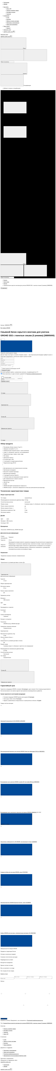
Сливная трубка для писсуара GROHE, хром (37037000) (14, 872)
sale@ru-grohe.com (8, 31)
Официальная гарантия (6, 428)
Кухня (7, 172)
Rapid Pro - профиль (11, 217)
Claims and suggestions (11, 24)
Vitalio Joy (25, 212)
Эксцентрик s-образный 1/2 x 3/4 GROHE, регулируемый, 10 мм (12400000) (19, 841)
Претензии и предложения (12, 22)
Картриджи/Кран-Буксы (16, 223)
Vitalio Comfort (18, 212)
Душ (7, 156)
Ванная (8, 138)
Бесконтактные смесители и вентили (15, 142)
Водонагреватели (10, 144)
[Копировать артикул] (11, 325)
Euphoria (11, 205)
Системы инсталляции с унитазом (21, 200)
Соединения (25, 226)
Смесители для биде (11, 201)
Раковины (8, 140)
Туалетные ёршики (10, 228)
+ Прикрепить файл (5, 370)
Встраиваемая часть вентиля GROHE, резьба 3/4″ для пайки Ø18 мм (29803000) (20, 781)
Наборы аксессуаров (14, 237)
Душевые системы (10, 165)
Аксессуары (9, 187)
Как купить (6, 7)
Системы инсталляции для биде (14, 194)
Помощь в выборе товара (12, 10)
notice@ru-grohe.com (6, 1062)
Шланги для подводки (21, 228)
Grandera (8, 207)
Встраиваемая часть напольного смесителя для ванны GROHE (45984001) (19, 812)
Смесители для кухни (11, 182)
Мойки (7, 180)
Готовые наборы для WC (12, 231)
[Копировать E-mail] (14, 32)
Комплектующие (10, 189)
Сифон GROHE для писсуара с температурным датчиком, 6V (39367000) (18, 933)
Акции (5, 240)
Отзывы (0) (3, 416)
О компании (6, 15)
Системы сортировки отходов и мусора (19, 180)
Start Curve (12, 212)
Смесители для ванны (16, 151)
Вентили (17, 221)
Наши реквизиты (7, 1044)
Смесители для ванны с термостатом (20, 140)
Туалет (8, 186)
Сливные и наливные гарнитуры (14, 226)
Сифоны (27, 224)
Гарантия (8, 14)
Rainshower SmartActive (12, 210)
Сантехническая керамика (18, 191)
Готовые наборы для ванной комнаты (19, 233)
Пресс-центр (7, 26)
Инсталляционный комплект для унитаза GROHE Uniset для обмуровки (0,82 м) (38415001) (23, 751)
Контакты (8, 19)
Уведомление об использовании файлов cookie (15, 1055)
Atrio (7, 205)
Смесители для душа (20, 166)
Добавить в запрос (5, 351)
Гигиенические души (17, 187)
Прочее (23, 224)
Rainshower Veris (22, 210)
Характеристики (4, 404)
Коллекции (9, 203)
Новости (8, 28)
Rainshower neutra (13, 208)
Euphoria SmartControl (18, 205)
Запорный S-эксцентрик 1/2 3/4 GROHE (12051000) (13, 721)
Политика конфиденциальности (34, 373)
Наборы (8, 230)
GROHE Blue (14, 207)
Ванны (25, 142)
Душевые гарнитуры (11, 163)
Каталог (27, 100)
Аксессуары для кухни (19, 179)
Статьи (5, 251)
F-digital (26, 205)
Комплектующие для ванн (12, 149)
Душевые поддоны (20, 163)
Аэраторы (12, 221)
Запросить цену (7, 29)
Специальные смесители (17, 152)
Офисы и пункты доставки (12, 21)
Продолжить (4, 1018)
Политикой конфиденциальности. (35, 1020)
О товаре (3, 393)
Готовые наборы (26, 187)
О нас (7, 17)
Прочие (15, 214)
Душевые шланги (19, 165)
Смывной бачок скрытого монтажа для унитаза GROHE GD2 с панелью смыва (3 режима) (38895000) (27, 1023)
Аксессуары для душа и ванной (13, 158)
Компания (6, 247)
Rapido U (28, 210)
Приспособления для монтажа (13, 224)
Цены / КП (8, 8)
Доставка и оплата (10, 12)
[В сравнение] (1, 705)
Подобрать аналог (5, 381)
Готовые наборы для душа (23, 161)
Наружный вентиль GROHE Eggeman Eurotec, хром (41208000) (16, 902)
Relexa (8, 212)
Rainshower (20, 207)
